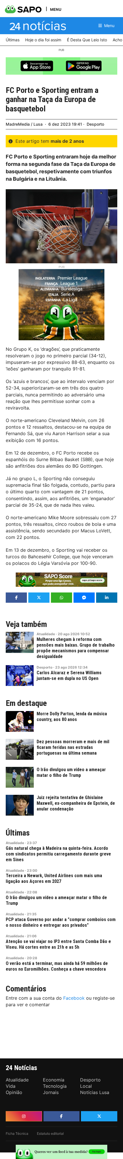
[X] (99, 1116)
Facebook (74, 998)
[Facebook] (61, 1116)
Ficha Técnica (17, 1133)
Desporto (95, 124)
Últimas (18, 833)
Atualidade (46, 634)
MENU (55, 9)
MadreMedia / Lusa (24, 124)
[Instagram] (24, 1116)
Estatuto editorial (50, 1133)
